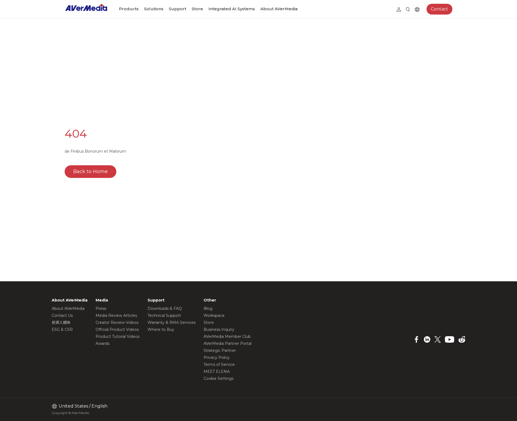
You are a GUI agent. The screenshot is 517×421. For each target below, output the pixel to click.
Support (177, 8)
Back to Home (90, 171)
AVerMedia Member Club (227, 336)
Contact (439, 9)
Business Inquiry (219, 329)
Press (101, 308)
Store (197, 8)
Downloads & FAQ (165, 308)
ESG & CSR (62, 329)
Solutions (153, 8)
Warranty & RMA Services (171, 322)
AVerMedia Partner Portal (227, 343)
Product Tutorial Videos (117, 336)
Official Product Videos (117, 329)
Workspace (214, 315)
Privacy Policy (217, 357)
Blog (208, 308)
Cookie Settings (218, 378)
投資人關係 (61, 322)
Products (129, 8)
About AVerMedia (279, 8)
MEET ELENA (217, 371)
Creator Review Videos (117, 322)
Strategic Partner (220, 350)
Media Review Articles (116, 315)
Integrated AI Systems (231, 8)
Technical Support (164, 315)
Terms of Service (219, 364)
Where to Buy (161, 329)
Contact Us (62, 315)
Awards (102, 343)
